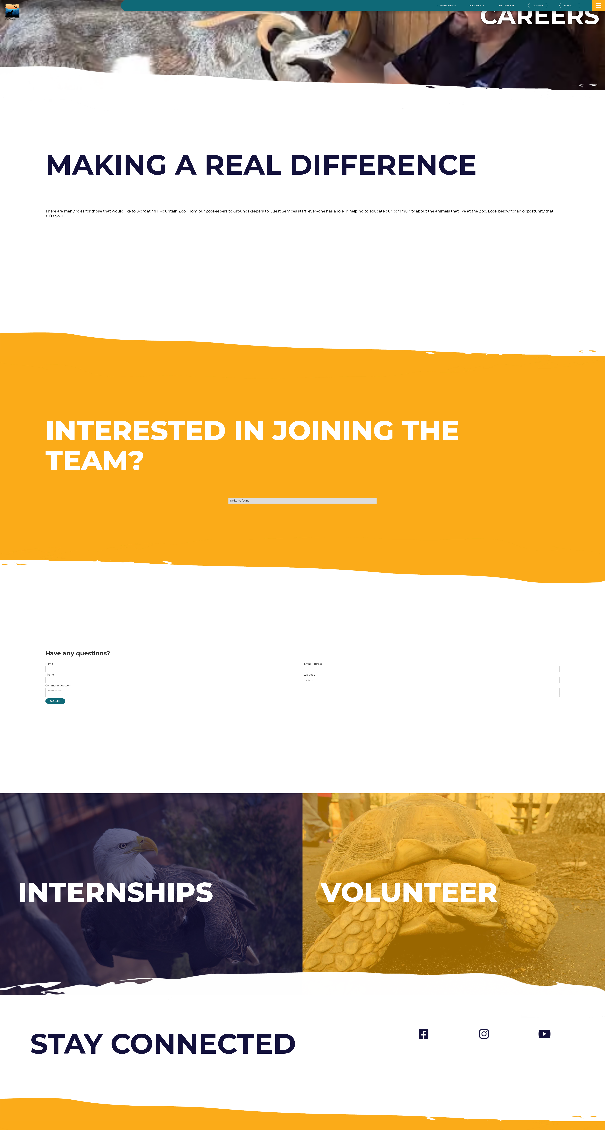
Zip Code (309, 675)
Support (570, 5)
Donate (538, 5)
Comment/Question (58, 685)
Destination (506, 5)
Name (49, 664)
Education (477, 5)
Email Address (313, 664)
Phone (49, 675)
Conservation (446, 5)
